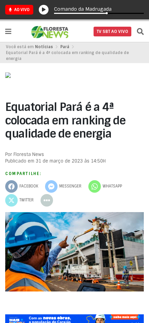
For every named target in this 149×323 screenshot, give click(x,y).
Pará (64, 46)
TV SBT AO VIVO (112, 31)
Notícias (44, 46)
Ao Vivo (21, 9)
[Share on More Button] (47, 200)
